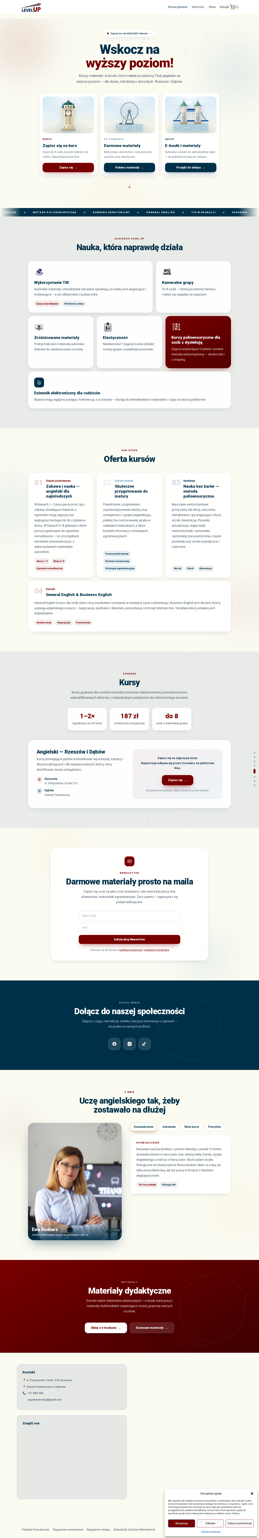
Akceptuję (181, 1523)
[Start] (254, 753)
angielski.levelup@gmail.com (45, 1399)
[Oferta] (254, 761)
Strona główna (177, 7)
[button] (252, 1493)
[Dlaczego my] (254, 757)
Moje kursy (191, 1126)
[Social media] (254, 777)
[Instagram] (129, 1044)
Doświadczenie (143, 1126)
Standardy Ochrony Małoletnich (134, 1529)
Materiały (198, 7)
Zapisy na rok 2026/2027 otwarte (131, 33)
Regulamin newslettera (68, 1529)
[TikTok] (144, 1044)
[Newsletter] (254, 771)
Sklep (212, 7)
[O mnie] (254, 781)
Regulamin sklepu (98, 1529)
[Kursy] (254, 766)
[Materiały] (254, 785)
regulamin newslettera (156, 950)
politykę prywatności (130, 950)
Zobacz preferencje (239, 1523)
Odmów (210, 1523)
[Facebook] (114, 1044)
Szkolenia (169, 1126)
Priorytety (214, 1126)
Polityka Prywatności (211, 1531)
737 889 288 (35, 1393)
